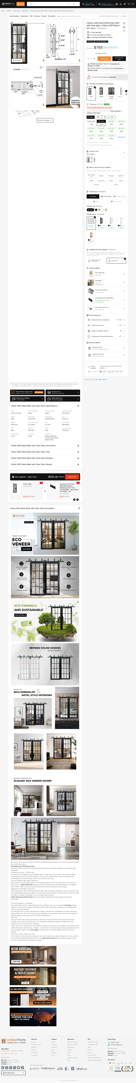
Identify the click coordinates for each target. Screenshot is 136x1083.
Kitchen (47, 440)
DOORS (9, 10)
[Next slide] (126, 91)
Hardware (54, 1047)
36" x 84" (47, 424)
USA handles (107, 196)
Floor (53, 1055)
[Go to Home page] (8, 4)
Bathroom (48, 436)
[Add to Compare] (124, 27)
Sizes (89, 1047)
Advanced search (72, 1057)
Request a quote (72, 1042)
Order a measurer (115, 111)
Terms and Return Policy (95, 1060)
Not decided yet (91, 175)
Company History (36, 1044)
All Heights (91, 117)
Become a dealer (72, 1044)
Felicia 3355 (27, 484)
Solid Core (65, 419)
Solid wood (14, 424)
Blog (68, 1055)
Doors (53, 1042)
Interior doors (16, 10)
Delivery (90, 1050)
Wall (53, 1050)
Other (116, 184)
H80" (98, 117)
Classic (30, 436)
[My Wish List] (129, 4)
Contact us (34, 1055)
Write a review (102, 53)
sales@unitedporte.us (107, 5)
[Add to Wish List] (124, 23)
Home (2, 10)
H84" (105, 117)
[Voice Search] (73, 4)
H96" (112, 117)
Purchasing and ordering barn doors (23, 866)
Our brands (34, 1052)
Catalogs (33, 1047)
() (97, 53)
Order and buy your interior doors (22, 897)
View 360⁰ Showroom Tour (9, 1053)
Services (33, 1050)
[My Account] (120, 4)
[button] (27, 392)
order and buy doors (48, 938)
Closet (56, 438)
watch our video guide (93, 112)
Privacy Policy (92, 1055)
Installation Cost (92, 1044)
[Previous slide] (126, 94)
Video (69, 1052)
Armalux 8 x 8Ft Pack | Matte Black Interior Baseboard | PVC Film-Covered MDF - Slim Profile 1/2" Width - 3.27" (69, 487)
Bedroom (54, 436)
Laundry (47, 438)
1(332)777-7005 (90, 5)
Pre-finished (65, 413)
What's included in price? (110, 47)
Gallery (69, 1050)
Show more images (43, 120)
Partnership (70, 1047)
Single (30, 413)
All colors (90, 210)
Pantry (52, 438)
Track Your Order (93, 1042)
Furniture (54, 1044)
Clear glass (65, 430)
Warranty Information (94, 1057)
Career (90, 1052)
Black (12, 430)
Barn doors (25, 10)
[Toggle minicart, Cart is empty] (133, 4)
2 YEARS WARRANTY (93, 367)
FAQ (68, 1060)
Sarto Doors (112, 77)
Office (51, 440)
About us (33, 1042)
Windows (54, 1052)
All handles (93, 196)
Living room (101, 180)
